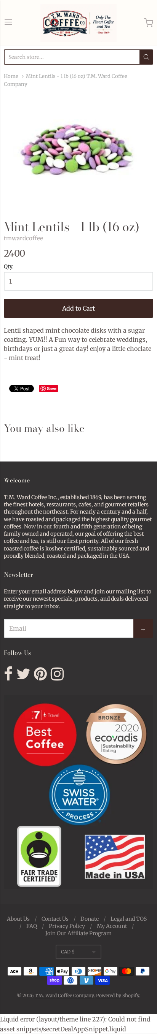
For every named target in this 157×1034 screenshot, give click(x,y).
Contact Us (55, 918)
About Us (18, 918)
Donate (89, 918)
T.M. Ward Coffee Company (64, 995)
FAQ (31, 926)
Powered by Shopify (117, 995)
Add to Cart (78, 308)
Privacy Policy (67, 926)
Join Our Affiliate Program (78, 933)
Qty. (9, 267)
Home (11, 76)
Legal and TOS (129, 918)
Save (51, 388)
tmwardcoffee (23, 238)
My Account (112, 926)
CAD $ (68, 952)
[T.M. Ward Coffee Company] (78, 23)
